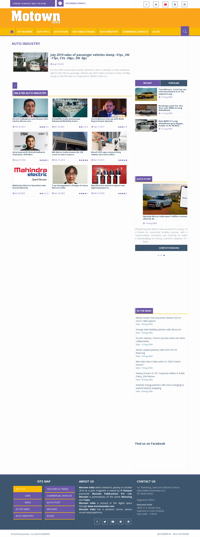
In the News (25, 31)
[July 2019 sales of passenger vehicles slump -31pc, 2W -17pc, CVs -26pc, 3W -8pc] (30, 61)
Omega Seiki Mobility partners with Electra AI (158, 329)
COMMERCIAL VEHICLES (135, 31)
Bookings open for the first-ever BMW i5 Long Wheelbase (98, 3)
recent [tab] (147, 83)
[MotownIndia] (38, 17)
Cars (27, 495)
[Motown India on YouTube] (165, 4)
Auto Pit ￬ (43, 31)
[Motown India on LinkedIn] (184, 4)
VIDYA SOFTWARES (181, 534)
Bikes (28, 502)
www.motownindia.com (101, 506)
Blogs (156, 31)
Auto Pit (21, 488)
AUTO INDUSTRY (109, 31)
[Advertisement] (132, 18)
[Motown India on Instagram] (175, 4)
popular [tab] (174, 83)
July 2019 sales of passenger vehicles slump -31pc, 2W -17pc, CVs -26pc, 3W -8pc (89, 56)
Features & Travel (84, 31)
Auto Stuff (61, 31)
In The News (144, 310)
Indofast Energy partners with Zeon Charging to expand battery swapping (160, 386)
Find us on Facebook (150, 444)
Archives (52, 509)
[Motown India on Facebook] (146, 4)
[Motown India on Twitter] (156, 4)
